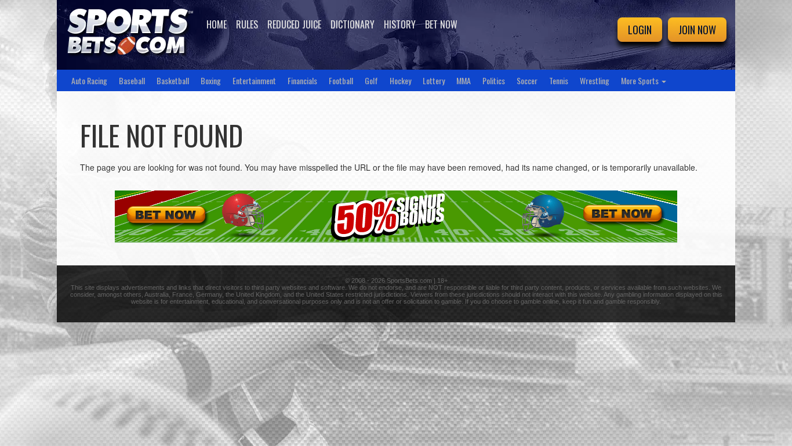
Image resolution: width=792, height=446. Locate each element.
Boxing (211, 80)
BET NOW (441, 24)
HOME (216, 24)
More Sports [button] (640, 80)
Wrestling (594, 80)
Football (341, 80)
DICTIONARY (352, 24)
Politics (493, 80)
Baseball (132, 80)
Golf (371, 80)
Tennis (558, 80)
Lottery (434, 80)
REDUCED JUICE (294, 24)
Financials (302, 80)
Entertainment (254, 80)
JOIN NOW (697, 29)
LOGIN (640, 29)
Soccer (527, 80)
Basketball (173, 80)
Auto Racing (89, 80)
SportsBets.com (409, 280)
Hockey (400, 80)
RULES (247, 24)
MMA (463, 80)
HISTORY (400, 24)
